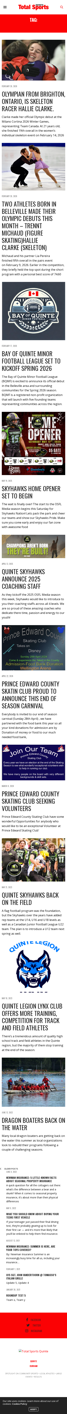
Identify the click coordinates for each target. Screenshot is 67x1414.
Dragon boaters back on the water (33, 1124)
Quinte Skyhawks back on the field (30, 898)
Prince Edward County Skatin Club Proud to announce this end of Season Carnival (30, 694)
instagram (36, 1331)
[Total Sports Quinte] (33, 7)
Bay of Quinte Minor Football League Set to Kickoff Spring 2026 (31, 361)
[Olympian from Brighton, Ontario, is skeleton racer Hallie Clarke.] (33, 60)
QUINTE (33, 1361)
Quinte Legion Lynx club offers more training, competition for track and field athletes (32, 1016)
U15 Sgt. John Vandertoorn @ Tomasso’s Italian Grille (31, 1276)
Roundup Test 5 (16, 1295)
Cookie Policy (19, 1403)
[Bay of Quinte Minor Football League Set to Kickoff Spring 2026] (33, 311)
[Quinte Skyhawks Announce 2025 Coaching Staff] (33, 546)
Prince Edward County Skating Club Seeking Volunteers (30, 801)
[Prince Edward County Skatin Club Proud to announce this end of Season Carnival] (33, 647)
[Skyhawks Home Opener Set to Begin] (33, 443)
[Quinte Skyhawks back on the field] (33, 860)
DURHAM (34, 1365)
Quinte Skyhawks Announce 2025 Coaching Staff (23, 579)
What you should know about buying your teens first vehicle (32, 1215)
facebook (36, 1320)
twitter (37, 1325)
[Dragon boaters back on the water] (33, 1082)
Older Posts (11, 1168)
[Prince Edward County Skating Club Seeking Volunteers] (33, 762)
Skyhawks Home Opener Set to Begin (31, 492)
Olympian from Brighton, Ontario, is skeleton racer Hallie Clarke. (33, 101)
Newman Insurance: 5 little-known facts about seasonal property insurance (31, 1179)
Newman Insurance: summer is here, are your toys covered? (30, 1248)
